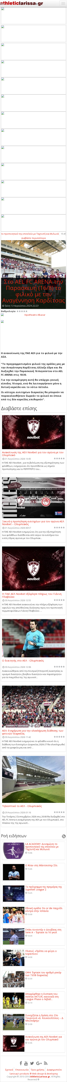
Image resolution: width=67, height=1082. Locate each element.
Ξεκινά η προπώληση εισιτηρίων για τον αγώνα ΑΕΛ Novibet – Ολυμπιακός (33, 522)
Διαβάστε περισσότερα (33, 238)
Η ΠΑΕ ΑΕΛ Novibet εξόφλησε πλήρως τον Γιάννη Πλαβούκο (32, 595)
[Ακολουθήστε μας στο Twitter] (32, 1063)
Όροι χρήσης (37, 1069)
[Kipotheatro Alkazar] (33, 314)
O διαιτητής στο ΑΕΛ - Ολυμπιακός (23, 660)
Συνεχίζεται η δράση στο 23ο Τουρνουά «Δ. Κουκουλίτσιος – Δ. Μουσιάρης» (44, 1018)
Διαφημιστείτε (54, 1069)
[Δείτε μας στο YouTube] (26, 1063)
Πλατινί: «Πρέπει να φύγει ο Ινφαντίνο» (41, 952)
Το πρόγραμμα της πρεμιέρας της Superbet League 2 (43, 888)
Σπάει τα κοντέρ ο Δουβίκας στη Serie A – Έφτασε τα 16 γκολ (43, 931)
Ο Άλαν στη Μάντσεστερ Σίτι (41, 865)
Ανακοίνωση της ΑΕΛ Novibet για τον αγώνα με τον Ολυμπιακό (33, 453)
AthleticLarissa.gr (40, 1076)
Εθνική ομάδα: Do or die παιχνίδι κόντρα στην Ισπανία (43, 909)
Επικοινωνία (22, 1069)
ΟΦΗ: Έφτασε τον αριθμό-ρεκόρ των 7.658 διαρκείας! (43, 973)
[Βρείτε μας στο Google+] (39, 1063)
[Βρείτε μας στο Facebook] (21, 1063)
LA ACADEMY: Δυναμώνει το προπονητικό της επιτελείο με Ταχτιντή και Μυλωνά (42, 846)
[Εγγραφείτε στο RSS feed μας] (45, 1063)
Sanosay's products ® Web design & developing (33, 1073)
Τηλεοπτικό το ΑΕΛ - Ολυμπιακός (22, 806)
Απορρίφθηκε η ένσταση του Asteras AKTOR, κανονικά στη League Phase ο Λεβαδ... (42, 996)
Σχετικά (9, 1069)
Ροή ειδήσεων (13, 835)
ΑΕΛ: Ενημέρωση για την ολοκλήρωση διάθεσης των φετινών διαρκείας (32, 732)
